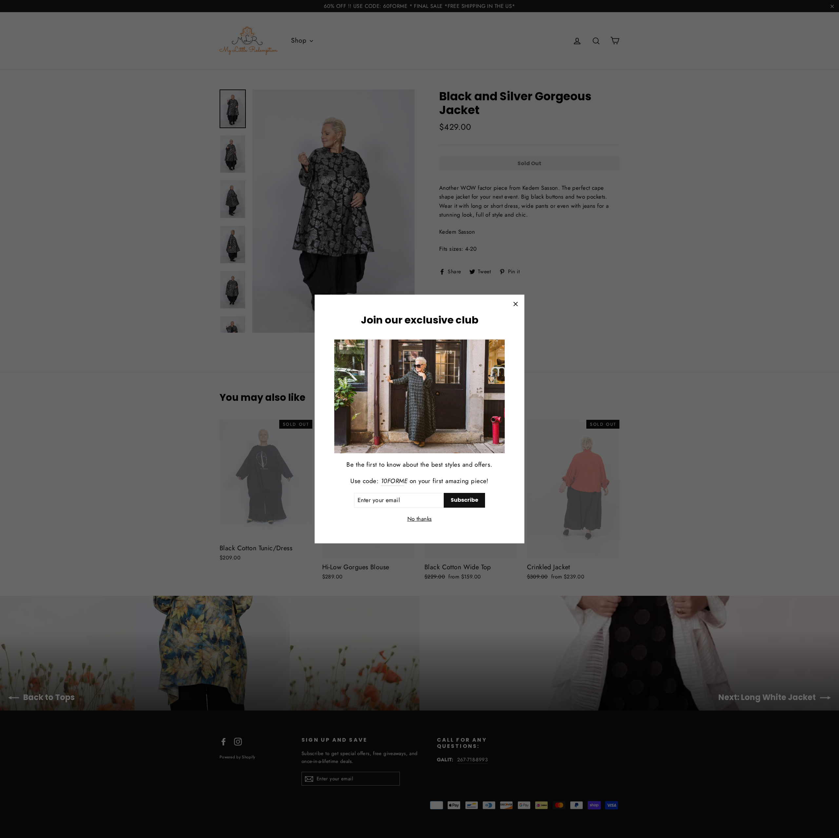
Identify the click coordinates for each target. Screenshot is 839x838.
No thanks (419, 519)
